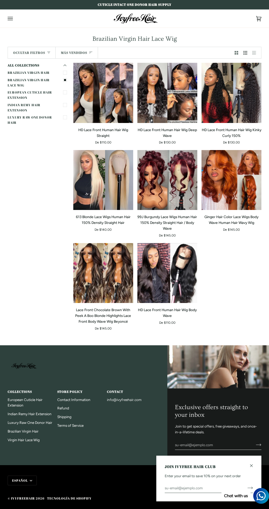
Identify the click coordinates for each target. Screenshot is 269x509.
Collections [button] (20, 391)
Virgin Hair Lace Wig (24, 440)
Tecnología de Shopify (69, 498)
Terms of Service (70, 425)
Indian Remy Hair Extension (24, 107)
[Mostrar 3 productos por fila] (245, 52)
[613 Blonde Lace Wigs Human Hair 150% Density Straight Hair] (103, 180)
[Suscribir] (254, 445)
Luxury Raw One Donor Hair (30, 120)
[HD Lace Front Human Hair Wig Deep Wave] (167, 93)
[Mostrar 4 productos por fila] (255, 52)
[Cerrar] (253, 463)
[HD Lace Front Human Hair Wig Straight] (103, 93)
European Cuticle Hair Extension (30, 95)
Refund (63, 408)
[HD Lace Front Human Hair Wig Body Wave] (167, 273)
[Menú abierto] (15, 18)
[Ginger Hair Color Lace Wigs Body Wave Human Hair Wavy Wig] (231, 180)
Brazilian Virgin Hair (29, 72)
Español (20, 480)
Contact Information (73, 400)
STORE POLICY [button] (70, 391)
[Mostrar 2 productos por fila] (236, 52)
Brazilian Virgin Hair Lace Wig (29, 83)
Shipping (64, 417)
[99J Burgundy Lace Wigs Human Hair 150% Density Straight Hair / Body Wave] (167, 180)
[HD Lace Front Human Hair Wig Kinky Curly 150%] (231, 93)
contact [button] (115, 391)
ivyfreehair (23, 498)
